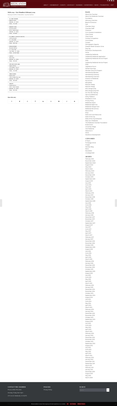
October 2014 (89, 293)
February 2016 (89, 261)
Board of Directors (90, 22)
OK (67, 403)
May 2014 (88, 303)
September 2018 (90, 201)
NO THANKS (73, 403)
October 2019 (89, 177)
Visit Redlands (89, 129)
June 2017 (88, 229)
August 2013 (89, 321)
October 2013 (89, 317)
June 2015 (88, 277)
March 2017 (88, 235)
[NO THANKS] (115, 404)
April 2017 (88, 233)
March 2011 (88, 365)
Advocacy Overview (91, 20)
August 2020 (89, 165)
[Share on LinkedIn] (43, 101)
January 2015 (89, 287)
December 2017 (90, 217)
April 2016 (88, 257)
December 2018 (90, 197)
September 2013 (90, 319)
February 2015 (89, 285)
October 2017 (89, 221)
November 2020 (90, 161)
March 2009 (89, 377)
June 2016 (88, 253)
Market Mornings (90, 68)
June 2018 (88, 205)
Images (87, 145)
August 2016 (89, 249)
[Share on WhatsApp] (27, 101)
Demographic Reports (92, 44)
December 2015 (90, 265)
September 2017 (90, 223)
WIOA (87, 132)
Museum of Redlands (91, 78)
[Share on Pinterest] (35, 101)
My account (88, 80)
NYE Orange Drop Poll (92, 90)
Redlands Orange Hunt (92, 106)
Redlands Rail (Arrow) (92, 108)
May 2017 (88, 231)
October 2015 (89, 269)
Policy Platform (90, 96)
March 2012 (88, 355)
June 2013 (88, 325)
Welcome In (89, 131)
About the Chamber (91, 14)
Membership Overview (92, 76)
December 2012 (90, 337)
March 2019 (88, 191)
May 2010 (88, 375)
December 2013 (90, 313)
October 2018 (89, 199)
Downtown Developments (93, 50)
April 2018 (88, 209)
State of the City (90, 116)
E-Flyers (87, 141)
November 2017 (90, 219)
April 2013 (88, 329)
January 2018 (89, 215)
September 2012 (90, 343)
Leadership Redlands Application (95, 56)
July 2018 (88, 203)
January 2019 (89, 195)
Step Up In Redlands (91, 120)
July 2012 (88, 347)
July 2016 (88, 251)
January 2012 (89, 359)
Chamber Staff (89, 28)
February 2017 (89, 237)
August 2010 (89, 373)
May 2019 (88, 187)
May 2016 (88, 255)
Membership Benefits (91, 72)
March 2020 (89, 169)
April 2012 (88, 353)
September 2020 (90, 163)
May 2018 (88, 207)
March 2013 (88, 331)
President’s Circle (90, 98)
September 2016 (90, 247)
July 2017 (88, 227)
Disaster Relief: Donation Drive (94, 46)
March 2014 (88, 307)
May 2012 (88, 351)
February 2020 (89, 171)
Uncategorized (89, 153)
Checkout (88, 30)
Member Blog (89, 147)
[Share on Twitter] (19, 101)
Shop (86, 112)
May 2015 (88, 279)
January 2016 (89, 263)
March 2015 (88, 283)
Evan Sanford (30, 14)
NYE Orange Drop (90, 88)
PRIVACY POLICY (81, 403)
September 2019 (90, 179)
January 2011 (89, 369)
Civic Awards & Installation (93, 32)
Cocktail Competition (91, 38)
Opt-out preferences (91, 94)
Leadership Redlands (91, 54)
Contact (87, 42)
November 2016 (90, 243)
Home (87, 52)
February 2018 (89, 213)
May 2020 (88, 167)
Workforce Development (92, 135)
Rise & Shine (89, 110)
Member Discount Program (93, 70)
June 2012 (88, 349)
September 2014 (90, 295)
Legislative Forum (90, 66)
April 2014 (88, 305)
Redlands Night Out (91, 104)
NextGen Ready (90, 84)
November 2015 (90, 267)
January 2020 (89, 173)
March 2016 (88, 259)
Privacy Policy (89, 100)
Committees (89, 40)
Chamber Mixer (90, 26)
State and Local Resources (93, 114)
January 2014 (89, 311)
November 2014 (90, 291)
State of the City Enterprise (93, 118)
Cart (86, 24)
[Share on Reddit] (67, 101)
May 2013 (88, 327)
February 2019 (89, 193)
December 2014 (90, 289)
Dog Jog (87, 48)
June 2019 (88, 185)
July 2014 (88, 299)
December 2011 (90, 361)
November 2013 (90, 315)
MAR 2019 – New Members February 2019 (21, 12)
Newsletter (21, 14)
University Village (90, 126)
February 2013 (89, 333)
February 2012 (89, 357)
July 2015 (88, 275)
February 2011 (89, 367)
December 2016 (90, 241)
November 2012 (90, 339)
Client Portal (89, 34)
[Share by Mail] (74, 101)
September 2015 (90, 271)
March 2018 (88, 211)
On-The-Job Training (91, 92)
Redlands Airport (90, 102)
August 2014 (89, 297)
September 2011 (90, 363)
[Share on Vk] (59, 101)
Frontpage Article (90, 143)
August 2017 (89, 225)
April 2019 (88, 189)
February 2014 (89, 309)
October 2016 (89, 245)
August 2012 (89, 345)
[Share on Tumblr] (51, 101)
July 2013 (88, 323)
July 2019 (88, 183)
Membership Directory (92, 74)
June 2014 (88, 301)
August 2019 (89, 181)
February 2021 (89, 159)
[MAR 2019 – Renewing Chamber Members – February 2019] (1, 203)
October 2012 (89, 341)
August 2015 (89, 273)
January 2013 (89, 335)
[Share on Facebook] (12, 101)
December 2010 (90, 371)
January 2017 (89, 239)
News (87, 149)
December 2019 (90, 175)
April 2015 (88, 281)
